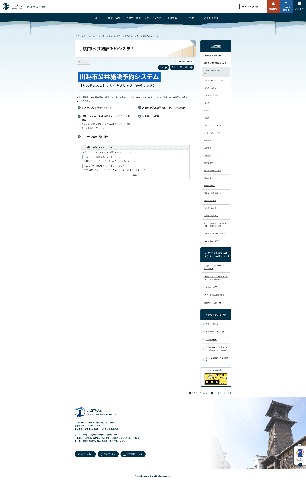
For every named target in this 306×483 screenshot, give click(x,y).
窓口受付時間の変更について (215, 63)
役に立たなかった (131, 161)
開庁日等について (135, 454)
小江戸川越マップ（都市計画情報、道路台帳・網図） (215, 224)
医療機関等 (208, 163)
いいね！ (85, 62)
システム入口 (96, 107)
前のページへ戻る (199, 393)
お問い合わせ (87, 454)
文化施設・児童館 (211, 95)
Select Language (249, 6)
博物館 (207, 118)
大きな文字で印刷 (180, 67)
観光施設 (207, 178)
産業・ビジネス (152, 18)
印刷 (161, 67)
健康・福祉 (114, 18)
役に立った (91, 161)
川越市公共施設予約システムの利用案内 (164, 107)
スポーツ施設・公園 (212, 133)
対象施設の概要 (150, 116)
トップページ (94, 36)
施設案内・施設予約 (121, 36)
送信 (135, 175)
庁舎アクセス (110, 454)
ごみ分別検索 (211, 339)
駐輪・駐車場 (209, 186)
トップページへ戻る (222, 393)
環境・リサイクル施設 (212, 171)
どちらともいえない (110, 161)
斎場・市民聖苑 (210, 201)
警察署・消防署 (210, 208)
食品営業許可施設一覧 (215, 332)
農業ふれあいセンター (212, 125)
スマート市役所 (286, 8)
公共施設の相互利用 (212, 241)
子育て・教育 (133, 18)
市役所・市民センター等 (213, 80)
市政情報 (172, 18)
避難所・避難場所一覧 (212, 193)
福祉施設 (207, 155)
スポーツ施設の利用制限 (95, 136)
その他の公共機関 (211, 216)
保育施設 (207, 140)
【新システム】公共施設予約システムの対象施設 (106, 118)
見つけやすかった (94, 170)
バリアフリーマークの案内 (214, 233)
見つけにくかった (137, 170)
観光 (191, 18)
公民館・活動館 (210, 88)
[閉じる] (300, 445)
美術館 (207, 103)
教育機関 (207, 148)
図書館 (207, 110)
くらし (94, 18)
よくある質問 (211, 18)
